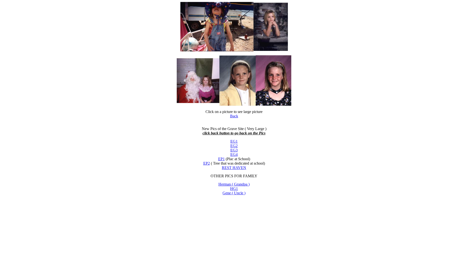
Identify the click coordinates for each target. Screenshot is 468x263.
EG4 (234, 154)
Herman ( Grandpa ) (234, 184)
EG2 (234, 146)
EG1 (234, 141)
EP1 (221, 159)
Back (234, 116)
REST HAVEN (234, 168)
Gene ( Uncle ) (234, 193)
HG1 (234, 189)
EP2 (206, 163)
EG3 (234, 150)
